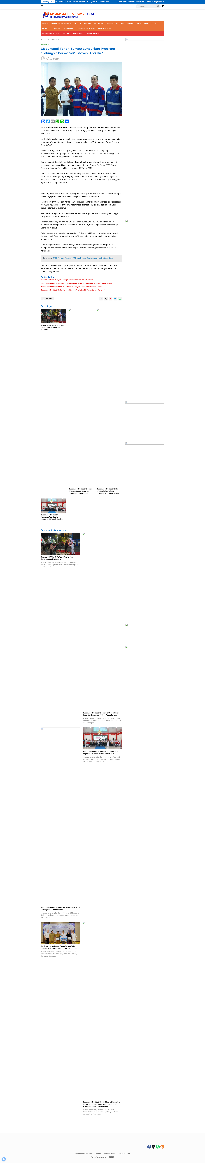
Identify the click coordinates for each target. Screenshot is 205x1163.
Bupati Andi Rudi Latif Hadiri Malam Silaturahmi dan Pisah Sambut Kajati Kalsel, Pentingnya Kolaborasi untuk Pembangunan (101, 1104)
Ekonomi (77, 23)
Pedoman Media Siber (86, 28)
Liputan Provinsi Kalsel (60, 23)
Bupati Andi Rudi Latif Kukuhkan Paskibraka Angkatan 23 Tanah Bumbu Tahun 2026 (119, 2)
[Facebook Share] (101, 298)
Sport (157, 23)
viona (47, 57)
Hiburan (130, 23)
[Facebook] (149, 1147)
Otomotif (148, 23)
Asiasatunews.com (98, 1157)
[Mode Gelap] (163, 6)
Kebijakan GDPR (104, 28)
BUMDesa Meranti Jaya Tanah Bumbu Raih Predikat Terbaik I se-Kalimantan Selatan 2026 (59, 947)
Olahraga (120, 23)
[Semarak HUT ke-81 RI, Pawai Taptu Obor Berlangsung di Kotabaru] (53, 316)
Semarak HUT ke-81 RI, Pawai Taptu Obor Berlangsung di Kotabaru (67, 280)
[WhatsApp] (158, 1147)
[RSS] (162, 1147)
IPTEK (139, 23)
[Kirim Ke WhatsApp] (120, 298)
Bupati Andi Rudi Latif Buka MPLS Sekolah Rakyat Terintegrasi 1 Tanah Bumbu (71, 287)
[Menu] (42, 6)
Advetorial (46, 28)
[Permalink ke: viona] (43, 58)
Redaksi (57, 28)
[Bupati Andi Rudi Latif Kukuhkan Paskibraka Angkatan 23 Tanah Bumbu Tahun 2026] (53, 505)
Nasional (109, 23)
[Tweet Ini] (106, 298)
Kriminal (87, 23)
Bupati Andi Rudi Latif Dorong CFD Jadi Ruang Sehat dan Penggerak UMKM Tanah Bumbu (76, 283)
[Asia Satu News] (67, 15)
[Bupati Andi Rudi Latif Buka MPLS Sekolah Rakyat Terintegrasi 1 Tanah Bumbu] (109, 398)
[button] (158, 6)
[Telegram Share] (115, 298)
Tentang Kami (68, 28)
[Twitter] (153, 1147)
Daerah (45, 23)
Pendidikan (98, 23)
